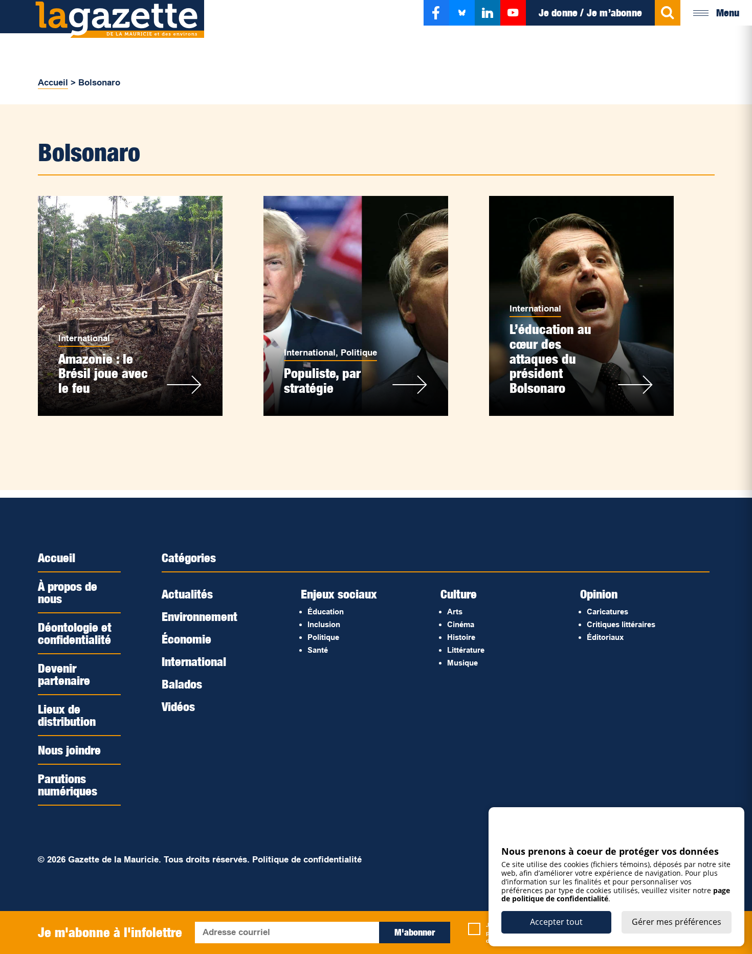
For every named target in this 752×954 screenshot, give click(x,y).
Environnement (199, 616)
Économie (186, 639)
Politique (359, 353)
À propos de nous (67, 592)
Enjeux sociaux (339, 594)
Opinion (598, 594)
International (84, 338)
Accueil (53, 82)
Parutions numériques (67, 784)
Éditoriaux (605, 637)
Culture (458, 594)
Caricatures (607, 611)
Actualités (187, 594)
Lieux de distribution (67, 715)
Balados (182, 684)
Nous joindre (69, 750)
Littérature (465, 650)
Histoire (461, 637)
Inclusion (323, 624)
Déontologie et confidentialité (75, 633)
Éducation (325, 611)
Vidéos (178, 706)
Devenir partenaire (64, 674)
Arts (454, 611)
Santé (317, 650)
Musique (462, 662)
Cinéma (460, 624)
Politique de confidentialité (307, 859)
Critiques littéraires (621, 624)
